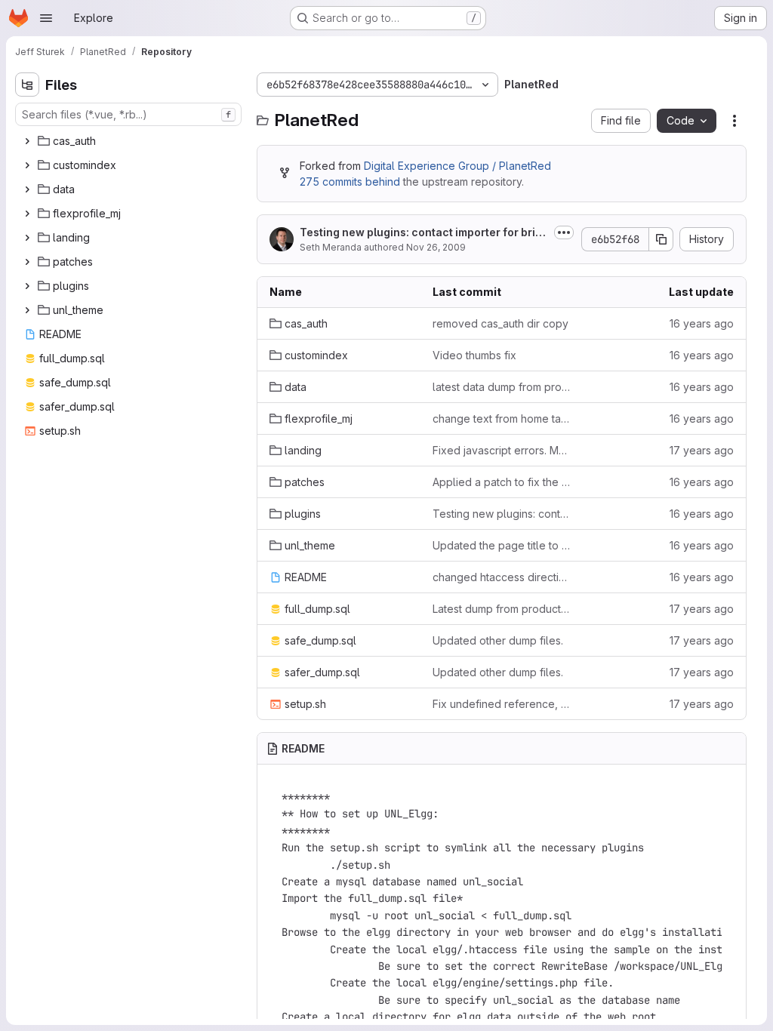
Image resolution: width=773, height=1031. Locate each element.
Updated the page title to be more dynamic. (502, 545)
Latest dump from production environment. (502, 608)
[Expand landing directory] (27, 238)
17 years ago (702, 450)
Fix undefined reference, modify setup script (502, 703)
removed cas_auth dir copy (500, 323)
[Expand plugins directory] (27, 286)
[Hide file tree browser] (27, 84)
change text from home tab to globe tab (502, 418)
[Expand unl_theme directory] (27, 310)
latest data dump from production (502, 386)
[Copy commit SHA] (661, 239)
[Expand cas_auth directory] (27, 141)
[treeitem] (130, 141)
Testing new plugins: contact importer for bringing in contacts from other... (421, 233)
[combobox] (128, 114)
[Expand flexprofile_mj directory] (27, 214)
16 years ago (702, 323)
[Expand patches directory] (27, 262)
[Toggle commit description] (564, 232)
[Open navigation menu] (46, 18)
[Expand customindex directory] (27, 165)
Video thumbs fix (474, 355)
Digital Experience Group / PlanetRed (457, 165)
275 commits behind (350, 181)
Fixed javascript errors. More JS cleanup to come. (502, 450)
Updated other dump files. (498, 640)
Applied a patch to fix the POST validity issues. (502, 481)
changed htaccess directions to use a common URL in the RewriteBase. (502, 577)
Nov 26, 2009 (436, 247)
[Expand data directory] (27, 189)
